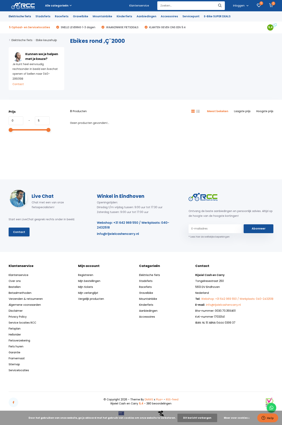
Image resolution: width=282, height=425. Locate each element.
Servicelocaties (19, 370)
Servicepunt (191, 16)
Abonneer (259, 228)
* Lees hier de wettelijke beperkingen (209, 236)
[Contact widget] (271, 408)
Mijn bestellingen (89, 281)
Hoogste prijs (264, 111)
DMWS (149, 399)
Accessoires (169, 16)
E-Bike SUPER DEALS (217, 16)
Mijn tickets (85, 287)
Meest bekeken (217, 111)
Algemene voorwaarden (25, 305)
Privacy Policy (18, 317)
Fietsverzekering (19, 340)
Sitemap (14, 364)
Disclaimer (16, 311)
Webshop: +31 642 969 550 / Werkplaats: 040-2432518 (133, 225)
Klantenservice (139, 5)
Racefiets (61, 16)
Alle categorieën (56, 5)
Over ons (15, 281)
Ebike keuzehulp (46, 40)
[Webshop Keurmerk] (269, 402)
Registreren (85, 275)
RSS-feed (172, 399)
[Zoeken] (220, 5)
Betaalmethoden (20, 293)
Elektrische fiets (20, 16)
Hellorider (15, 334)
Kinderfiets (124, 16)
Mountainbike (102, 16)
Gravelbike (80, 16)
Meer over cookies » (237, 417)
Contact (18, 84)
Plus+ (159, 399)
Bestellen (15, 287)
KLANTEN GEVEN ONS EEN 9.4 (167, 27)
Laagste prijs (242, 111)
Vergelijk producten (91, 299)
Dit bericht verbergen (197, 417)
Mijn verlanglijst (88, 293)
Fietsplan (15, 329)
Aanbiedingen (146, 16)
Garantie (14, 352)
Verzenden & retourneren (26, 299)
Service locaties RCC (22, 323)
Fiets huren (16, 346)
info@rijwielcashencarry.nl (118, 234)
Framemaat (17, 358)
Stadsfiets (42, 16)
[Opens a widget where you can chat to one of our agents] (267, 418)
